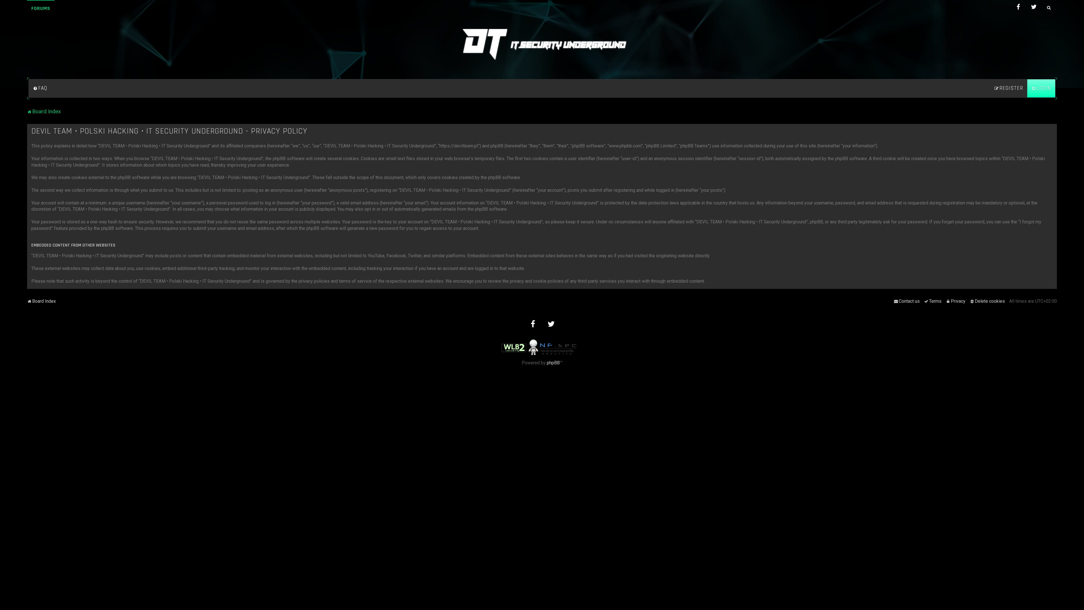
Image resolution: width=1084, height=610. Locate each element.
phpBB (553, 362)
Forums (40, 8)
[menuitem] (40, 88)
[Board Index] (542, 44)
